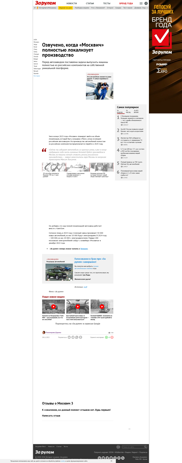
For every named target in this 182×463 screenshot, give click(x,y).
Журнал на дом (65, 8)
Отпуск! (110, 8)
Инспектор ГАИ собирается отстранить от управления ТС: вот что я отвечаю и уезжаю (132, 140)
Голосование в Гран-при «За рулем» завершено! (90, 260)
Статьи (90, 3)
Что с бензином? (98, 8)
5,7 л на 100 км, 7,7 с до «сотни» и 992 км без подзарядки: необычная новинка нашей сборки (132, 152)
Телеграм (84, 248)
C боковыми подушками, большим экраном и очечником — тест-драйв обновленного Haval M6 (132, 119)
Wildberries (119, 452)
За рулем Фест (40, 446)
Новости (72, 3)
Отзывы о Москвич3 (57, 403)
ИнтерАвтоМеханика (47, 8)
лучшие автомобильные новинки (86, 267)
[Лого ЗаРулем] (45, 3)
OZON (111, 452)
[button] (112, 461)
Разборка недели (82, 8)
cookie (63, 461)
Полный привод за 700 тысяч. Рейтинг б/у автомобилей (131, 163)
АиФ (85, 287)
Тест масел (127, 8)
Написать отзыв (51, 415)
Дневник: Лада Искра (143, 8)
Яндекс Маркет (131, 452)
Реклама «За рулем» (140, 457)
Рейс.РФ (138, 459)
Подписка (143, 452)
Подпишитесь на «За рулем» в (77, 324)
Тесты (106, 3)
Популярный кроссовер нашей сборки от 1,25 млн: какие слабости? (131, 173)
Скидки (118, 8)
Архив (145, 459)
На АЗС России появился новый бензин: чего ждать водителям (132, 130)
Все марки (37, 76)
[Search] (145, 447)
